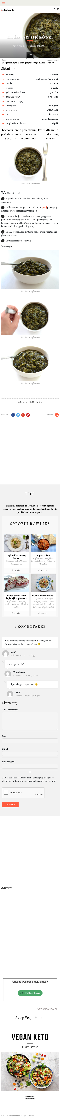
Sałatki (42, 604)
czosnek (7, 509)
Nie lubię (36, 402)
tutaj (44, 207)
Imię (4, 736)
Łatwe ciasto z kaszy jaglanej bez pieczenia (16, 597)
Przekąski (35, 604)
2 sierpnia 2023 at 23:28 (20, 655)
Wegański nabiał (48, 607)
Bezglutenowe (9, 62)
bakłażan (10, 505)
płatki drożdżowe (25, 512)
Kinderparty (22, 601)
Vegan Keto (39, 62)
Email (5, 748)
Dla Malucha (22, 561)
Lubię (23, 402)
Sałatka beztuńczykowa (43, 595)
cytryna (50, 505)
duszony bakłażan (20, 509)
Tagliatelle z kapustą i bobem (16, 557)
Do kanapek (48, 598)
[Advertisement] (30, 451)
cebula (42, 505)
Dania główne (25, 62)
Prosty (50, 62)
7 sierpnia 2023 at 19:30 (25, 695)
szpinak (39, 512)
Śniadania (50, 604)
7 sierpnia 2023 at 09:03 (22, 675)
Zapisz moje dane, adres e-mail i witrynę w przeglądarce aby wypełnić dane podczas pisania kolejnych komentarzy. (29, 779)
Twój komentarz (10, 709)
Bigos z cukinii (43, 555)
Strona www (8, 761)
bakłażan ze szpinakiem (27, 505)
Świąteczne (51, 561)
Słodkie (8, 604)
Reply (33, 655)
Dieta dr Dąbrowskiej (38, 561)
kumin (54, 509)
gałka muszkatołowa (40, 509)
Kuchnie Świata (16, 564)
